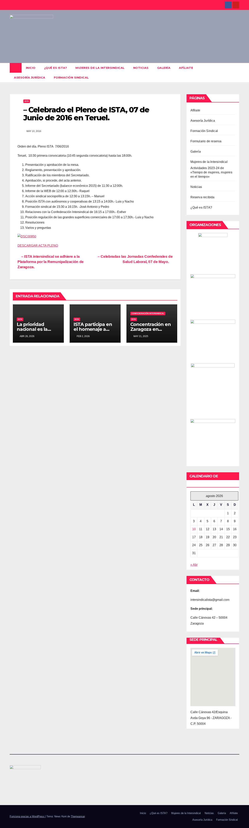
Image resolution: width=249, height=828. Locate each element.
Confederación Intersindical (148, 313)
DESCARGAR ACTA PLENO (38, 245)
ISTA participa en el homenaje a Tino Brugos (93, 329)
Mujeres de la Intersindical (100, 68)
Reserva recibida (202, 197)
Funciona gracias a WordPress (27, 816)
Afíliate (186, 68)
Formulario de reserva (206, 141)
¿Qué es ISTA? (55, 68)
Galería (164, 68)
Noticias (141, 68)
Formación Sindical (71, 77)
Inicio (31, 68)
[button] (236, 72)
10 (194, 529)
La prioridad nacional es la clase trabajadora (36, 329)
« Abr (194, 564)
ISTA (27, 101)
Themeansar (78, 816)
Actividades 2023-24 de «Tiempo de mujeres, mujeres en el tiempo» (211, 172)
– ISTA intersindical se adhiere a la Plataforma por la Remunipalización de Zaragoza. (51, 261)
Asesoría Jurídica (29, 77)
